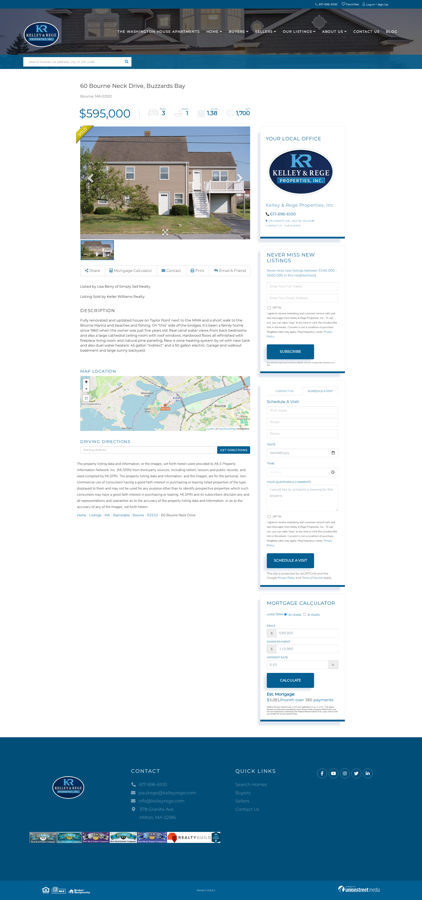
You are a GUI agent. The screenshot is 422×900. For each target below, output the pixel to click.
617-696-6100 (328, 4)
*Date (271, 444)
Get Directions (233, 450)
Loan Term (275, 614)
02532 (152, 515)
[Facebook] (322, 774)
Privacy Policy (286, 578)
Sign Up (383, 4)
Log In (370, 4)
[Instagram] (345, 774)
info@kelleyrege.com (161, 801)
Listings (95, 515)
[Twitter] (356, 774)
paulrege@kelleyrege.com (167, 792)
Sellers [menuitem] (264, 31)
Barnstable (121, 515)
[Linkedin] (368, 774)
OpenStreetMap (227, 428)
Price (271, 625)
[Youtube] (333, 774)
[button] (126, 62)
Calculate (290, 680)
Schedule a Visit (320, 391)
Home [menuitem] (212, 31)
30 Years (294, 614)
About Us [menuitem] (332, 31)
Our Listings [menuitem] (297, 31)
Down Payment (278, 641)
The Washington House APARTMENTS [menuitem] (158, 31)
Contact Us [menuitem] (366, 31)
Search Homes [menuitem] (251, 784)
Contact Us (274, 225)
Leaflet (210, 428)
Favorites (352, 4)
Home (81, 515)
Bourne (138, 515)
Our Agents (292, 225)
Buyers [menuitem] (237, 31)
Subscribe (290, 351)
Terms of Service (312, 578)
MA (107, 515)
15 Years (313, 614)
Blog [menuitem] (392, 31)
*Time (271, 463)
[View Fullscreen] (86, 398)
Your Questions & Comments (289, 482)
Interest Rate (277, 657)
